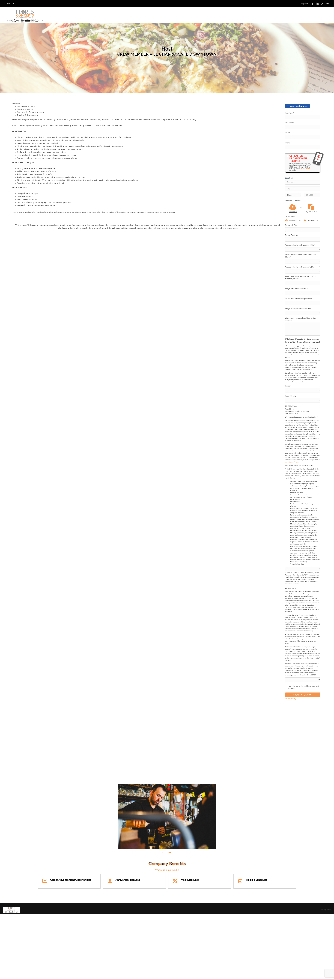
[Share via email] (327, 3)
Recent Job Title (291, 225)
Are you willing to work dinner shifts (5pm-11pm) (301, 256)
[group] (167, 849)
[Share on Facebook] (312, 3)
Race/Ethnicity (290, 396)
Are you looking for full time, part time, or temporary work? (300, 278)
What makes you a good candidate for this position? (300, 319)
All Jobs (11, 4)
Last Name (289, 123)
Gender (288, 386)
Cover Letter (290, 217)
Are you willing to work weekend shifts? (300, 245)
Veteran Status (290, 588)
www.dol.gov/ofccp (292, 462)
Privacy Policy (305, 168)
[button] (163, 917)
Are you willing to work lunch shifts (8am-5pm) (302, 267)
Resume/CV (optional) (293, 201)
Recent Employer (291, 235)
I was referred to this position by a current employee (303, 687)
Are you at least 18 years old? (296, 289)
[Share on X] (322, 3)
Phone (288, 143)
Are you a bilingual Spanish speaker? (298, 309)
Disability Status (291, 406)
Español (304, 4)
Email (287, 133)
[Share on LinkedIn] (317, 3)
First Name (289, 113)
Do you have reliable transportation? (299, 299)
